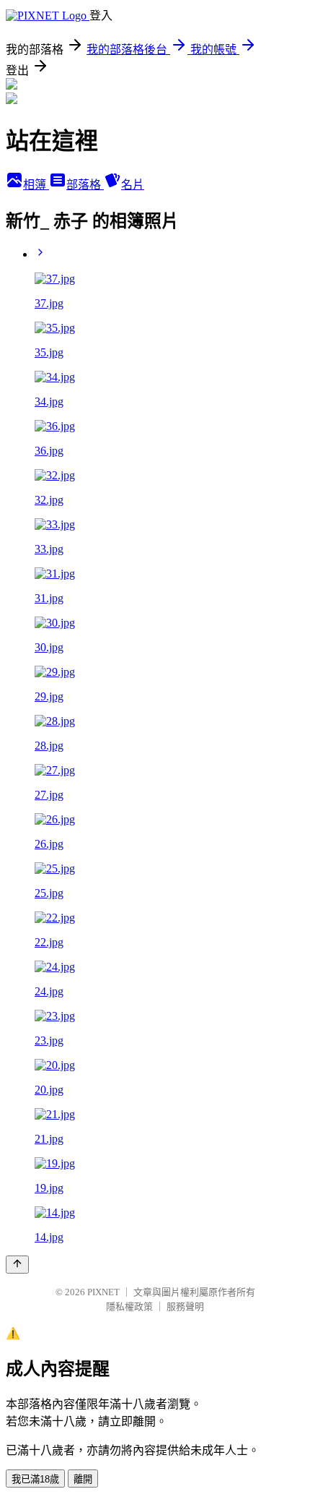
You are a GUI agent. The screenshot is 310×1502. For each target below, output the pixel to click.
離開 (83, 1479)
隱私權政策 (129, 1306)
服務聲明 (185, 1306)
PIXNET (103, 1292)
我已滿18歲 (35, 1479)
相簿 (36, 185)
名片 (132, 185)
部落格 (85, 185)
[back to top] (17, 1265)
